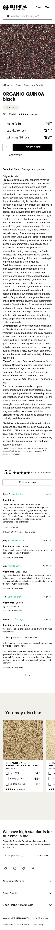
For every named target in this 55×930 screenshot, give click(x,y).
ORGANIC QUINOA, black (13, 532)
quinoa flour (36, 340)
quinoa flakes (9, 343)
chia (43, 187)
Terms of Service (23, 925)
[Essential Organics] (15, 7)
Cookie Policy (38, 925)
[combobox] (27, 16)
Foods (18, 85)
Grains (26, 85)
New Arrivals (37, 85)
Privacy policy (8, 925)
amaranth (30, 187)
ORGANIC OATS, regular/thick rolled (22, 764)
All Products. (8, 85)
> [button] (35, 674)
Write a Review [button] (29, 482)
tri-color (22, 340)
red (12, 340)
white (6, 340)
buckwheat (18, 187)
